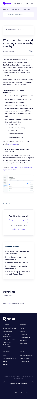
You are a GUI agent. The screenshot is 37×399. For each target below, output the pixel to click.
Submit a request (18, 229)
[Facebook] (3, 204)
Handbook (23, 340)
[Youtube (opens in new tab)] (10, 392)
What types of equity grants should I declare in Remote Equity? (18, 273)
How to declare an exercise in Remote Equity (16, 267)
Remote (5, 9)
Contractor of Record (9, 339)
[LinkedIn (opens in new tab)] (16, 392)
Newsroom (23, 343)
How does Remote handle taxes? (17, 263)
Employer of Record (9, 328)
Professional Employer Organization (7, 344)
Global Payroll (7, 331)
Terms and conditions (26, 355)
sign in (10, 303)
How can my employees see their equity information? (17, 252)
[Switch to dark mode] (27, 3)
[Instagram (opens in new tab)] (27, 392)
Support (5, 364)
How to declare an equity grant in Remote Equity (17, 258)
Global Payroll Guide (9, 358)
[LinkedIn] (9, 204)
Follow (31, 51)
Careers (22, 331)
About (22, 328)
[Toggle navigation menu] (32, 3)
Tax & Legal (26, 9)
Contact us (23, 334)
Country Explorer (25, 337)
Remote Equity (15, 9)
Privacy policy (24, 358)
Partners (5, 361)
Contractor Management (7, 335)
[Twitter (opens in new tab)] (21, 392)
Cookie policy (24, 361)
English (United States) (17, 384)
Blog (4, 355)
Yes (13, 221)
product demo (13, 144)
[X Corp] (6, 204)
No (24, 221)
